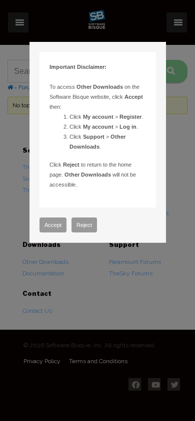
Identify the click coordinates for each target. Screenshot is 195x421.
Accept (53, 225)
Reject (84, 225)
